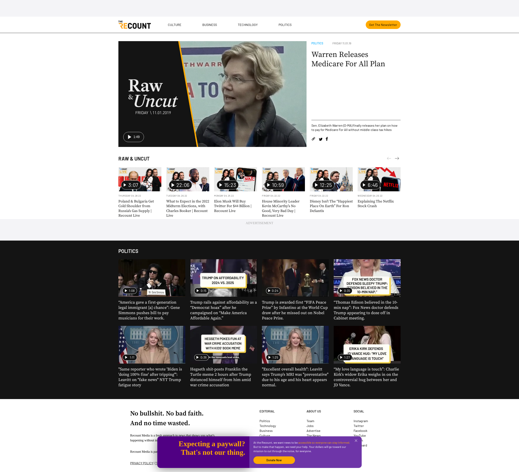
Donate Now (274, 460)
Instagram (361, 421)
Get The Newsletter (383, 25)
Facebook (360, 430)
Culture (174, 25)
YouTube (360, 435)
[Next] (389, 159)
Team (310, 421)
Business (209, 25)
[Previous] (397, 159)
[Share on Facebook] (327, 139)
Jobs (310, 426)
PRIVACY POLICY (141, 463)
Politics (285, 25)
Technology (248, 25)
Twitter (359, 426)
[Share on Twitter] (321, 139)
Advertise (314, 430)
